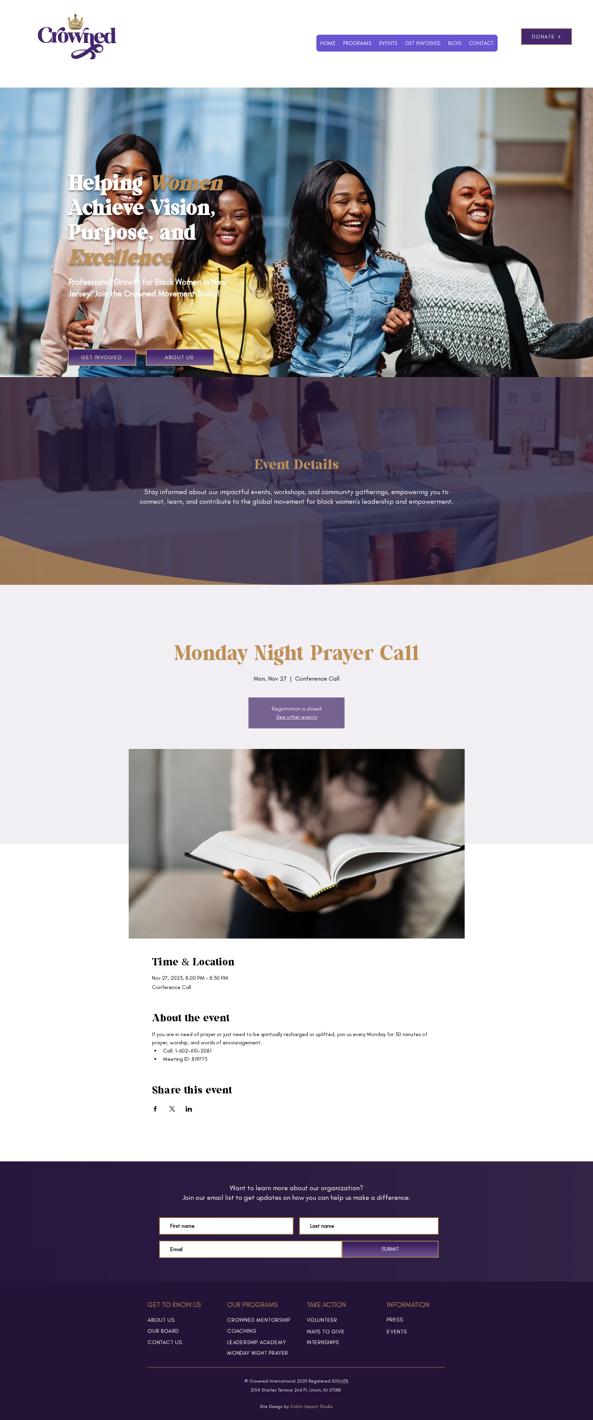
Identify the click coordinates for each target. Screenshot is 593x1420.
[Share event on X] (172, 1109)
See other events (296, 717)
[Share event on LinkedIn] (189, 1109)
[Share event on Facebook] (155, 1109)
